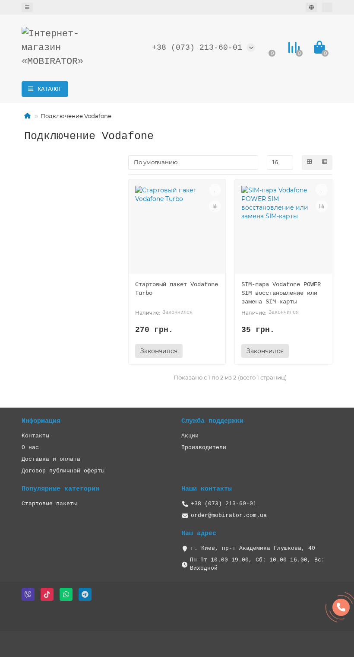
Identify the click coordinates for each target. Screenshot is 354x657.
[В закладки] (215, 190)
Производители (203, 447)
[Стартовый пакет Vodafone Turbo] (177, 230)
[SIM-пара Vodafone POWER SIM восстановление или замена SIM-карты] (283, 230)
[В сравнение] (215, 206)
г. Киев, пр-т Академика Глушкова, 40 (253, 548)
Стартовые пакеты (49, 504)
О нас (30, 447)
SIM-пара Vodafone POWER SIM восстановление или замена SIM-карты (281, 293)
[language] (311, 7)
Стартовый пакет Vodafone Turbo (176, 289)
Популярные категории (60, 489)
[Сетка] (309, 162)
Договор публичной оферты (63, 471)
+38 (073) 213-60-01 (197, 47)
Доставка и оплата (51, 459)
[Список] (324, 162)
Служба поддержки (212, 421)
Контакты (35, 436)
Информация (41, 421)
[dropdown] (27, 7)
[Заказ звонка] (341, 607)
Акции (190, 436)
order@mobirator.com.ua (229, 515)
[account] (327, 7)
